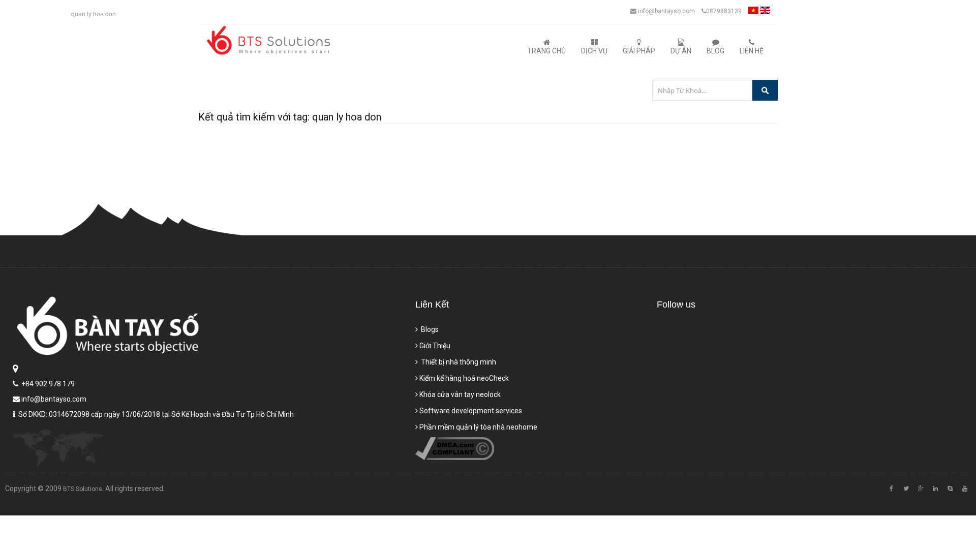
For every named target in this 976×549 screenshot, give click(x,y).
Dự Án (680, 51)
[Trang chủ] (271, 40)
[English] (765, 13)
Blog (715, 51)
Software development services (470, 411)
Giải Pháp (639, 51)
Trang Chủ (546, 51)
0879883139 (724, 11)
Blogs (429, 329)
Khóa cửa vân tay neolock (460, 394)
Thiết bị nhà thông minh (457, 362)
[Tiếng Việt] (753, 13)
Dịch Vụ (594, 51)
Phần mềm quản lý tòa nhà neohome (478, 427)
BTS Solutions (82, 489)
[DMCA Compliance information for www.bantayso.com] (454, 457)
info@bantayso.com (665, 11)
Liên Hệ (752, 51)
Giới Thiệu (434, 346)
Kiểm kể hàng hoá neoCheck (464, 378)
